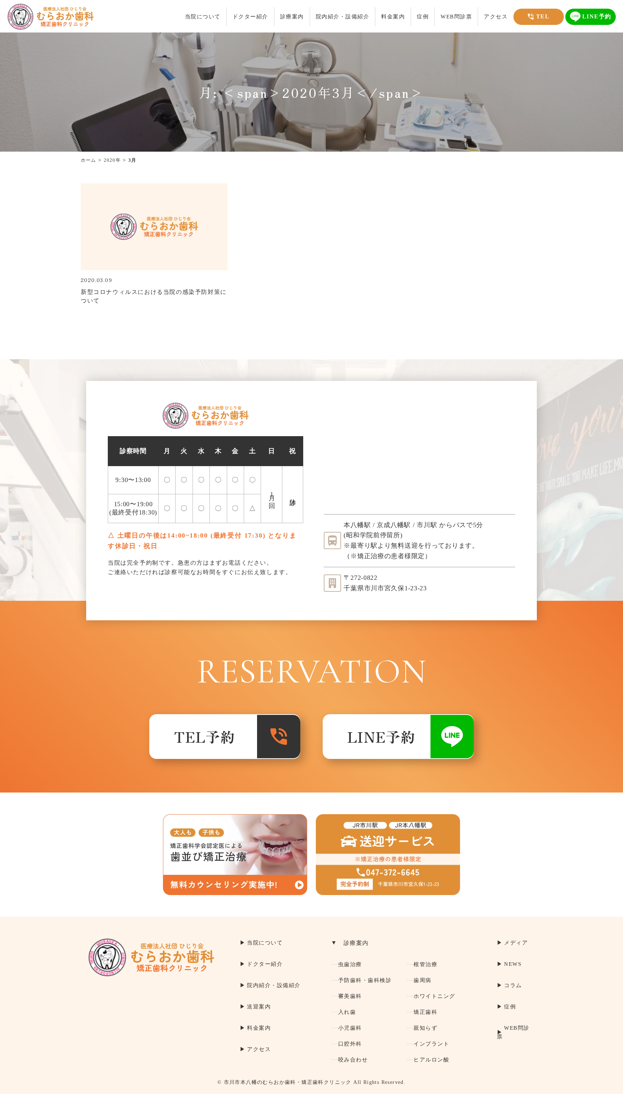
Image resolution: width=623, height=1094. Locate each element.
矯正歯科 (425, 1012)
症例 (423, 16)
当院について (203, 16)
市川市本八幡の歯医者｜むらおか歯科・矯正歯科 (50, 17)
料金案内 (393, 16)
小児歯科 (350, 1028)
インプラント (431, 1044)
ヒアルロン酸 (431, 1060)
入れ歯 (347, 1012)
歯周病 (423, 980)
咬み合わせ (353, 1060)
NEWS (512, 964)
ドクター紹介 (250, 16)
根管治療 (425, 964)
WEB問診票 (456, 16)
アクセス (496, 16)
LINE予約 (381, 736)
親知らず (425, 1028)
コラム (513, 985)
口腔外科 (350, 1044)
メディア (516, 943)
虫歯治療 (350, 964)
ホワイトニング (434, 996)
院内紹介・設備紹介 (343, 16)
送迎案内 (259, 1007)
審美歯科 (350, 996)
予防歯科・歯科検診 (365, 980)
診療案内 (292, 16)
